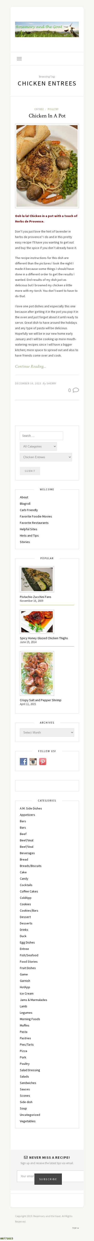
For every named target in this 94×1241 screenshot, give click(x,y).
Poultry (53, 109)
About (24, 497)
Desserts (26, 923)
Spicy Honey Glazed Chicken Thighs (44, 638)
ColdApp (25, 898)
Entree (39, 109)
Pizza (23, 1051)
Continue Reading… (30, 366)
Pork (23, 1057)
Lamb (23, 1006)
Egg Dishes (27, 942)
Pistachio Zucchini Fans (35, 597)
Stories (25, 542)
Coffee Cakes (29, 891)
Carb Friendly (29, 510)
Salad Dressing (30, 1070)
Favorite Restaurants (34, 523)
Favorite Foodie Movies (36, 516)
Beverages (27, 853)
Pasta (23, 1032)
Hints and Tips (29, 535)
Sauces (25, 1089)
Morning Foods (30, 1019)
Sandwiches (28, 1083)
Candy (24, 878)
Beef (23, 834)
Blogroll (25, 504)
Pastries (25, 1038)
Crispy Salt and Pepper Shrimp (40, 700)
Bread (24, 859)
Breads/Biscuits (31, 866)
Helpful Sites (28, 529)
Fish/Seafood (29, 955)
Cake (23, 872)
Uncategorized (30, 1115)
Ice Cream (27, 993)
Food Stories (29, 961)
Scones (25, 1096)
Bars (23, 821)
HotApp (25, 987)
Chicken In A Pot (47, 115)
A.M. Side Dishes (31, 808)
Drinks (24, 930)
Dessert (25, 917)
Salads (24, 1076)
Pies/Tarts (27, 1044)
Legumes (26, 1013)
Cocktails (26, 885)
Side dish (26, 1102)
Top (74, 1228)
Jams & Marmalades (33, 1000)
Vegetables (28, 1121)
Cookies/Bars (29, 910)
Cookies (25, 904)
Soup (23, 1108)
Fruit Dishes (28, 968)
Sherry (51, 383)
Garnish (25, 981)
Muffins (24, 1025)
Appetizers (27, 815)
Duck (23, 936)
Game (24, 974)
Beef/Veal (26, 840)
